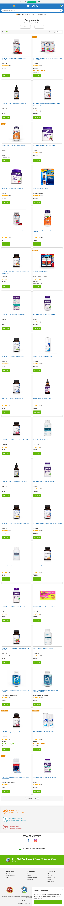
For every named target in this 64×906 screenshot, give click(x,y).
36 (57, 32)
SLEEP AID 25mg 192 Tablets (40, 188)
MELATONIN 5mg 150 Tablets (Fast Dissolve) (44, 481)
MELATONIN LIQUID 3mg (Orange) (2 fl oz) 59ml (14, 103)
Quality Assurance (10, 875)
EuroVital (36, 444)
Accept (48, 902)
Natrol (35, 150)
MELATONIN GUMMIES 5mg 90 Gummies (12, 188)
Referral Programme (32, 877)
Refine (39, 27)
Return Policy (50, 881)
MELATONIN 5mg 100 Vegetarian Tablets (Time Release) (16, 439)
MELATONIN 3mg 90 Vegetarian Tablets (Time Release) (16, 523)
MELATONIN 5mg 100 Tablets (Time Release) (13, 606)
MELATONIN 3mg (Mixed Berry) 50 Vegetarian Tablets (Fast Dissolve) (15, 272)
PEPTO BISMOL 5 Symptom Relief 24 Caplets (44, 606)
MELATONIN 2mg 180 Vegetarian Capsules (12, 398)
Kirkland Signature (38, 193)
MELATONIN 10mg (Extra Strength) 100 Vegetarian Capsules (46, 230)
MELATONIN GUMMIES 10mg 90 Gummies (44, 145)
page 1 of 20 (31, 798)
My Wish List (30, 875)
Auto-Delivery (30, 879)
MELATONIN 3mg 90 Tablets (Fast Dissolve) (44, 314)
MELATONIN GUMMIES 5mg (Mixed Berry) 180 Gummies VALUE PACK (47, 59)
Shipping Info (50, 879)
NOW (4, 150)
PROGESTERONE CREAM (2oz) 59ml (42, 356)
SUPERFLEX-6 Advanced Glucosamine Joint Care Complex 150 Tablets (45, 690)
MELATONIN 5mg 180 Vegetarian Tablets (12, 732)
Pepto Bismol (37, 611)
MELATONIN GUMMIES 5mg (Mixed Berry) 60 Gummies (16, 230)
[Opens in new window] (28, 840)
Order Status (50, 875)
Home (26, 23)
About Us (8, 874)
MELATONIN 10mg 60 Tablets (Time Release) (13, 314)
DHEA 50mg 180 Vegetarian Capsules (42, 439)
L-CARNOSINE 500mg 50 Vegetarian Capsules (13, 145)
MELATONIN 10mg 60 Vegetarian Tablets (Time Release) (47, 523)
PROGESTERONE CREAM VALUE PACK (43, 732)
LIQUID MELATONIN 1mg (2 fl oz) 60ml (43, 398)
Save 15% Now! (23, 14)
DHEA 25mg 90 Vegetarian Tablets (10, 565)
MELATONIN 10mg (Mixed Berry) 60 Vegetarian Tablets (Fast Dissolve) (16, 649)
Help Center (50, 874)
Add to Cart (6, 76)
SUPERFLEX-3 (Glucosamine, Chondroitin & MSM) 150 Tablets (15, 690)
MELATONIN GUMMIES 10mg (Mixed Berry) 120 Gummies (14, 59)
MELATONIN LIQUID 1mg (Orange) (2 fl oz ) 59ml (14, 481)
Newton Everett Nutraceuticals (10, 695)
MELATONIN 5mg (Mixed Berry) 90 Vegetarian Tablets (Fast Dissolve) (46, 104)
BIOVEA (5, 63)
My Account (29, 874)
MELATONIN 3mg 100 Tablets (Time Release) (44, 777)
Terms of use (27, 903)
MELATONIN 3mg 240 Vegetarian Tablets (43, 565)
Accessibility (20, 903)
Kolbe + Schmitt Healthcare (40, 276)
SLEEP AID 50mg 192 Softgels (40, 271)
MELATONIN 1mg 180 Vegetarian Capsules (12, 356)
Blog (7, 877)
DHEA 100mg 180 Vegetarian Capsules (43, 648)
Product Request (51, 877)
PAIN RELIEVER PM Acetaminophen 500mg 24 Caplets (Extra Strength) (15, 778)
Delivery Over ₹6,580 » (39, 14)
